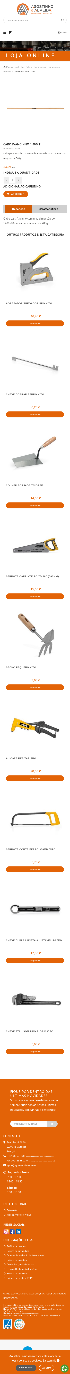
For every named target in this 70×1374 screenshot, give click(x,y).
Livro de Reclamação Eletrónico (22, 1269)
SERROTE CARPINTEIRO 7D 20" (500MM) (32, 576)
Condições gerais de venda (20, 1264)
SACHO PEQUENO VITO (21, 667)
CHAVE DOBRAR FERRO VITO (25, 394)
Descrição (18, 209)
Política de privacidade (18, 1251)
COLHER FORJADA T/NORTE (24, 485)
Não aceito (26, 1367)
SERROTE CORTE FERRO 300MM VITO (31, 849)
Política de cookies (16, 1246)
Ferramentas (40, 67)
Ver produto (35, 323)
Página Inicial (12, 67)
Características (48, 209)
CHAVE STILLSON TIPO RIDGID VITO (29, 1031)
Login (63, 32)
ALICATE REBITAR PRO (21, 758)
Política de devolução (17, 1273)
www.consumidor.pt (52, 1315)
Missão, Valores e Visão (19, 1215)
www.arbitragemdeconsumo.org (26, 1313)
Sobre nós (12, 1210)
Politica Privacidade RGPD (20, 1278)
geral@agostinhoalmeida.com (22, 1165)
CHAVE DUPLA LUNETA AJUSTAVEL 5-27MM (34, 940)
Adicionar (17, 194)
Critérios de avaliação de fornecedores (26, 1255)
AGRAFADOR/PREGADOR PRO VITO (29, 303)
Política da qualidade (17, 1260)
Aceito (46, 1368)
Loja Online (26, 67)
